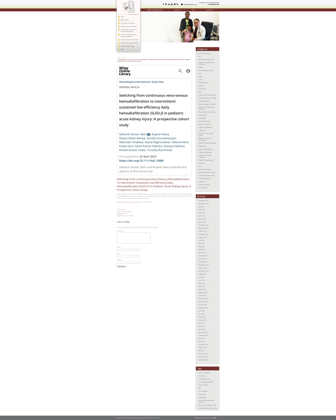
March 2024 (202, 219)
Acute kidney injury (204, 379)
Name (119, 247)
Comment (120, 231)
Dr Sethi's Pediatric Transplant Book (130, 39)
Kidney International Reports (207, 95)
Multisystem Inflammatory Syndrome (207, 108)
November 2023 (204, 228)
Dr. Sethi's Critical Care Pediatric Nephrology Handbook (129, 35)
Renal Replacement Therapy (207, 172)
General (201, 86)
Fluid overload (203, 83)
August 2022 (202, 274)
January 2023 (203, 259)
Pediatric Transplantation (206, 160)
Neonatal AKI (202, 115)
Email (119, 253)
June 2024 (202, 210)
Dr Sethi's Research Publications (129, 26)
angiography (202, 397)
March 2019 (202, 341)
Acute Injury (202, 376)
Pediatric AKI (202, 130)
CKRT (124, 213)
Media (122, 49)
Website (120, 260)
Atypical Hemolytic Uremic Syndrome (207, 63)
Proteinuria (202, 163)
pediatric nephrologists (205, 149)
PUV (200, 166)
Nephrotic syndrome (205, 124)
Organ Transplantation (205, 127)
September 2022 (204, 271)
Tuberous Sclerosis (204, 184)
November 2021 (204, 302)
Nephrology (202, 118)
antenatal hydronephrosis (206, 59)
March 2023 (202, 253)
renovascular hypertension (207, 175)
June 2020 (202, 326)
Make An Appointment (155, 10)
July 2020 (201, 323)
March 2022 (202, 289)
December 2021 (203, 298)
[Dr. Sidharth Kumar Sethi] (128, 14)
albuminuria (202, 394)
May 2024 (202, 213)
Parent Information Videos (127, 46)
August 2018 (202, 347)
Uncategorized (203, 188)
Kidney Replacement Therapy (207, 98)
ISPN (200, 92)
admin (123, 209)
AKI (200, 56)
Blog (193, 10)
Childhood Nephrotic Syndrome (208, 408)
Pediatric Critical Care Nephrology (205, 139)
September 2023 (204, 234)
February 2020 (203, 332)
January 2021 (203, 320)
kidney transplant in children (207, 104)
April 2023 (202, 249)
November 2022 (204, 265)
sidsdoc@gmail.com (190, 4)
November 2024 (204, 200)
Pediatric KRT (202, 146)
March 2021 (202, 317)
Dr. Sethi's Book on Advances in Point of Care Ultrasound (129, 30)
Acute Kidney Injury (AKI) (206, 382)
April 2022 (202, 286)
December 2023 (203, 225)
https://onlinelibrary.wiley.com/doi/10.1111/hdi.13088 (135, 202)
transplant (202, 181)
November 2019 (204, 335)
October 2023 (203, 231)
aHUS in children (204, 385)
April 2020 (202, 329)
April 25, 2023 (127, 211)
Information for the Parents (128, 23)
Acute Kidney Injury (204, 53)
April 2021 (202, 314)
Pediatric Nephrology (205, 152)
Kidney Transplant (204, 101)
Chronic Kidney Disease (206, 70)
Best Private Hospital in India (207, 405)
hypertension (203, 89)
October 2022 (203, 268)
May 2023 (202, 246)
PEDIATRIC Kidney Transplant (207, 143)
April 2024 (202, 216)
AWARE (201, 67)
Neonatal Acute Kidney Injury (207, 112)
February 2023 (203, 256)
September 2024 (204, 203)
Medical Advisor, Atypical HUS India (130, 43)
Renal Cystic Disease (205, 169)
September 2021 (204, 308)
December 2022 (203, 262)
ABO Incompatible (204, 373)
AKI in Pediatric (203, 391)
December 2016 (203, 357)
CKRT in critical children (126, 216)
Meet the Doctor (125, 20)
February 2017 (203, 354)
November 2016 (204, 360)
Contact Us (210, 10)
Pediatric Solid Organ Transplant (205, 156)
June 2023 (202, 243)
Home (122, 17)
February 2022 (203, 292)
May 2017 (202, 351)
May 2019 (202, 338)
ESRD (200, 79)
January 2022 (203, 295)
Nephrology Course (204, 121)
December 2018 (203, 344)
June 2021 (202, 311)
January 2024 (203, 222)
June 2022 (202, 280)
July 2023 (201, 240)
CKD (200, 73)
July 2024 (201, 207)
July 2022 (201, 277)
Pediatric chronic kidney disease (206, 134)
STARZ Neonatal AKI (205, 178)
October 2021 (203, 305)
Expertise (177, 10)
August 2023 (202, 237)
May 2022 (202, 283)
